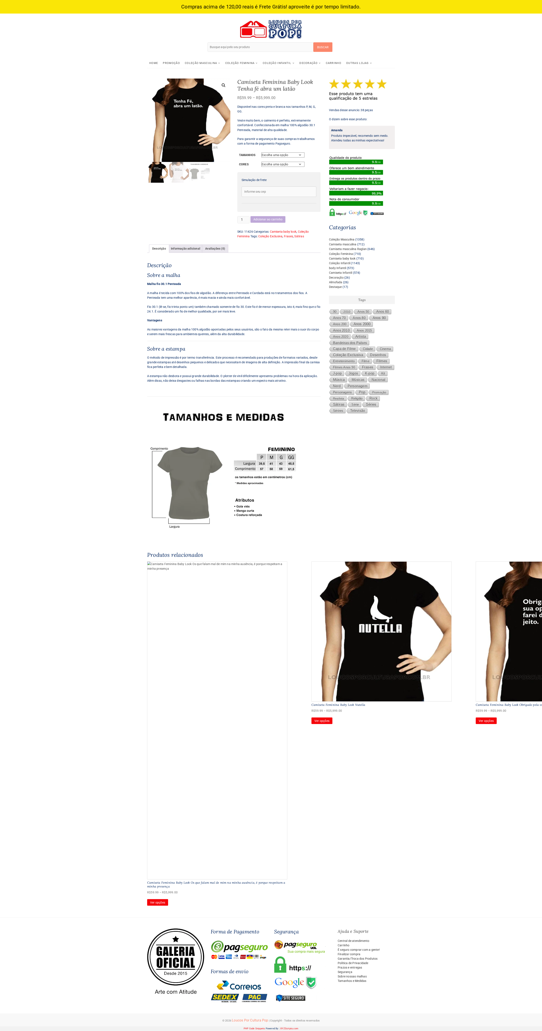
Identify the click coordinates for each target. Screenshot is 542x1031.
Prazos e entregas (350, 967)
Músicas (358, 379)
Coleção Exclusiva (270, 236)
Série (355, 404)
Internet (386, 367)
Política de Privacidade (353, 963)
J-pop (337, 373)
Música (339, 380)
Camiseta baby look (283, 231)
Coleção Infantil (277, 63)
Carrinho (333, 63)
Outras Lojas (357, 63)
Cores (244, 164)
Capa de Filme (344, 349)
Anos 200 (340, 324)
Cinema (385, 349)
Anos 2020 (340, 336)
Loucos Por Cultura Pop (250, 1020)
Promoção (171, 63)
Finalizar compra (349, 954)
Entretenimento (344, 361)
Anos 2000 (362, 324)
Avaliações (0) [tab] (215, 248)
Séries (371, 404)
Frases (288, 236)
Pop (362, 392)
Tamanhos (247, 155)
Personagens (342, 392)
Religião (357, 398)
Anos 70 (339, 318)
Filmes (381, 361)
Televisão (357, 410)
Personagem (357, 386)
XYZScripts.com (289, 1028)
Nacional (379, 379)
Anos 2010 (341, 330)
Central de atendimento (353, 941)
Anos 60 (382, 311)
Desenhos (378, 355)
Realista (338, 398)
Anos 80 (359, 318)
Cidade (368, 349)
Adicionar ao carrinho (267, 219)
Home (153, 63)
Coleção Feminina (240, 63)
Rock (373, 398)
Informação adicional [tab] (185, 248)
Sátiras (299, 236)
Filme (365, 361)
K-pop (369, 373)
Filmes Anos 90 (344, 367)
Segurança (345, 972)
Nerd (337, 386)
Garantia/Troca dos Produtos (357, 958)
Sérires (338, 410)
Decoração (308, 63)
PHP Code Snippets (254, 1028)
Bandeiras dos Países (350, 343)
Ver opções (157, 902)
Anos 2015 (364, 330)
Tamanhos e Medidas (352, 981)
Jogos (353, 373)
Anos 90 (379, 318)
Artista (360, 336)
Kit (383, 373)
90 (334, 311)
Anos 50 (363, 311)
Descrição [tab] (159, 248)
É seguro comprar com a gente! (359, 949)
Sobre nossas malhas (352, 976)
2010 (346, 311)
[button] (223, 85)
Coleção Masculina (201, 63)
